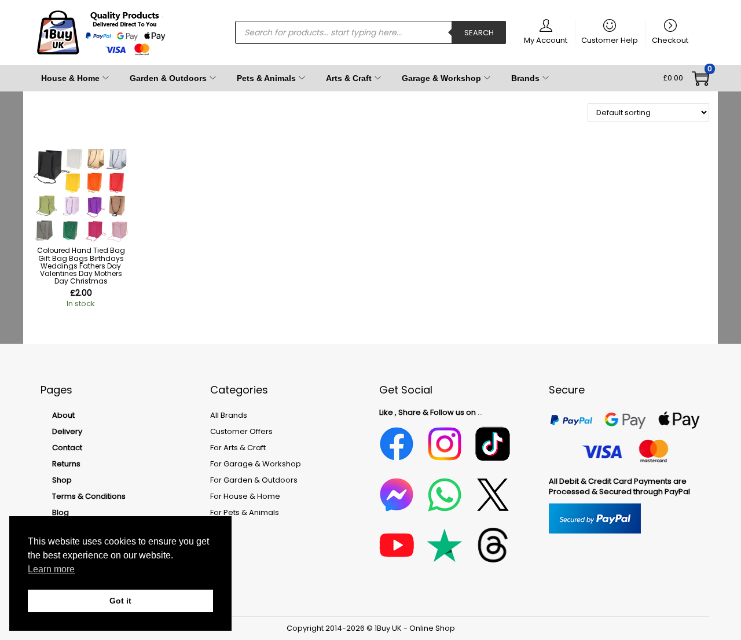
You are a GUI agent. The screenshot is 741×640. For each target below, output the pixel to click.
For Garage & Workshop (255, 463)
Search (479, 32)
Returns (66, 463)
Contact (67, 447)
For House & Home (245, 496)
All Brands (228, 415)
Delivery (67, 431)
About (63, 415)
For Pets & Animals (244, 512)
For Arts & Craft (238, 447)
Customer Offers (241, 431)
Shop (62, 480)
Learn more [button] (51, 569)
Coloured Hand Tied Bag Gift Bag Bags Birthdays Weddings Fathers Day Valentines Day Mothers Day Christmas (81, 265)
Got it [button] (120, 600)
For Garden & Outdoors (254, 480)
